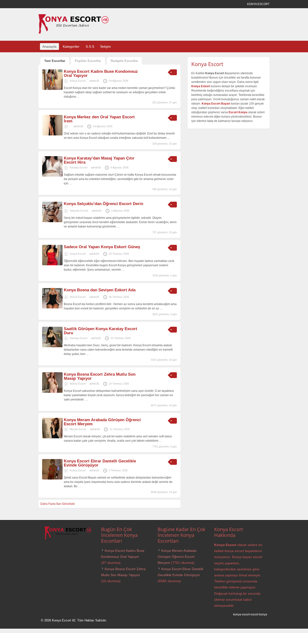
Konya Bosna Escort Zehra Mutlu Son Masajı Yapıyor (99, 376)
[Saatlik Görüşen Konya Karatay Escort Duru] (52, 346)
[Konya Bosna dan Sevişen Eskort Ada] (52, 307)
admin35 (94, 80)
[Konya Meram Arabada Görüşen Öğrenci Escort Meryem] (52, 437)
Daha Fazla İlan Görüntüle (57, 504)
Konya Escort (78, 80)
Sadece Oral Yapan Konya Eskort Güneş (102, 247)
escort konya (258, 614)
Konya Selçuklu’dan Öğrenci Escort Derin (103, 203)
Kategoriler (71, 46)
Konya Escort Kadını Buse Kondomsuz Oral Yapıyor (101, 73)
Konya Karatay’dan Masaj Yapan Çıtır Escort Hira (99, 160)
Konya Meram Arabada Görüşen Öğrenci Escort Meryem (102, 422)
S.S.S (90, 46)
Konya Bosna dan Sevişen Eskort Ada (99, 290)
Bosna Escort (78, 296)
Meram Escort (78, 429)
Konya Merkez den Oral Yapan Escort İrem (99, 119)
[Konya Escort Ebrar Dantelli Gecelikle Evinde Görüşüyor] (52, 478)
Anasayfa (49, 46)
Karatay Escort (78, 167)
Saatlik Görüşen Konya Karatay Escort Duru (100, 330)
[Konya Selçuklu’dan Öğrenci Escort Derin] (52, 221)
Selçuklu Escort (79, 210)
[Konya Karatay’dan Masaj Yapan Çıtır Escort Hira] (52, 175)
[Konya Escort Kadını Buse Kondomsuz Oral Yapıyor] (52, 89)
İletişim (105, 46)
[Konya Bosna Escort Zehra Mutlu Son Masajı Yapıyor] (52, 391)
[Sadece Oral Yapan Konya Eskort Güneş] (52, 264)
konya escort (241, 614)
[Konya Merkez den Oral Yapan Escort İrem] (52, 134)
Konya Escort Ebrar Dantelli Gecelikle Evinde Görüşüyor (100, 463)
